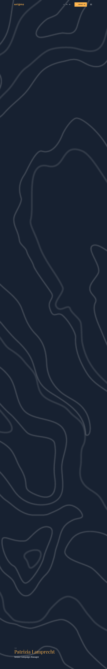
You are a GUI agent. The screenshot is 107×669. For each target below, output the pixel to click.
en (63, 4)
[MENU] (91, 4)
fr (66, 4)
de (69, 4)
